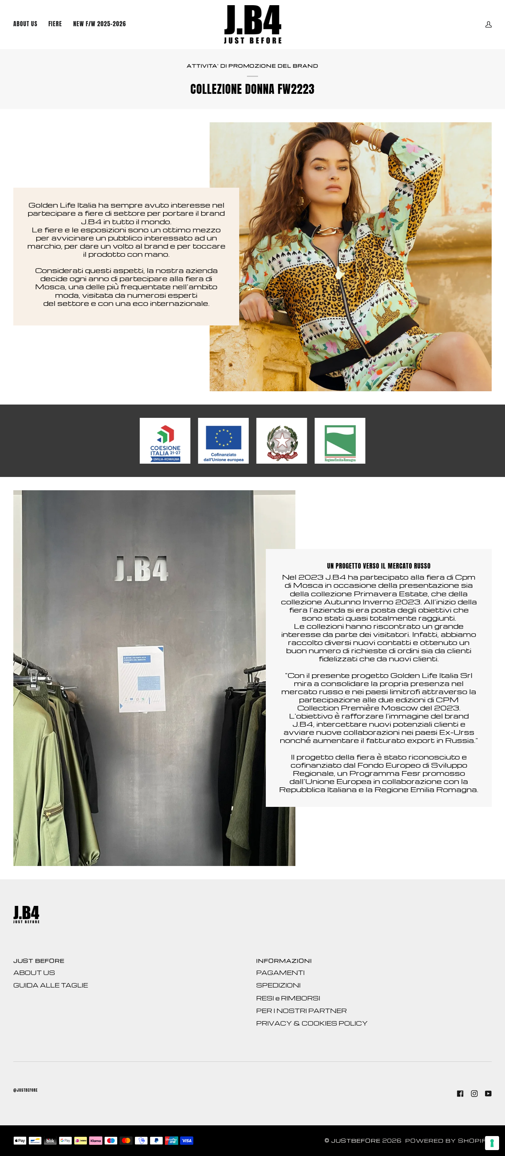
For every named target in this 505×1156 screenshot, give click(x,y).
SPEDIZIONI (278, 985)
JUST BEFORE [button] (38, 960)
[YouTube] (488, 1093)
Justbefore (355, 1140)
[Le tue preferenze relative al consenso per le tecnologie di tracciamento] (492, 1143)
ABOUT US (34, 972)
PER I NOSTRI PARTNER (301, 1011)
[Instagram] (474, 1093)
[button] (100, 24)
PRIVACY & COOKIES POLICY (312, 1023)
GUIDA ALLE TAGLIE (50, 985)
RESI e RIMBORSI (288, 998)
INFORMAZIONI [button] (284, 960)
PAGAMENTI (280, 972)
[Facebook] (460, 1093)
